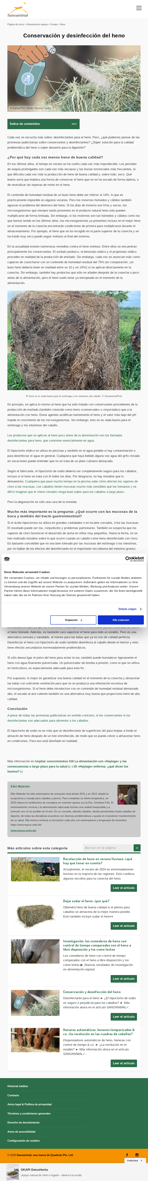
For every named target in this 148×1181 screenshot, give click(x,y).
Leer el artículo (124, 888)
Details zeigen (127, 608)
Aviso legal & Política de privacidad (29, 1104)
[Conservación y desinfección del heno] (35, 1003)
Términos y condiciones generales (29, 1113)
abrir (74, 123)
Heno (62, 24)
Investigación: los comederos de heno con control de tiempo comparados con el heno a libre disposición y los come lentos (97, 945)
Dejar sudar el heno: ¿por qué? (86, 901)
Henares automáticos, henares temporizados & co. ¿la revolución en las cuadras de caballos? (99, 1031)
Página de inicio (15, 24)
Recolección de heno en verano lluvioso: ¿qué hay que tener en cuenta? (97, 861)
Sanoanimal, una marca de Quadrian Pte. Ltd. (45, 1155)
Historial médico (17, 1086)
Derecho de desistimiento (23, 1122)
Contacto (13, 1095)
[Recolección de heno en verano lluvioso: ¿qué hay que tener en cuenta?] (35, 869)
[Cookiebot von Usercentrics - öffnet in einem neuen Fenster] (128, 559)
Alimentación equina (37, 24)
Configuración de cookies (23, 1140)
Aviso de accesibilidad (21, 1131)
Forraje (53, 24)
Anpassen (71, 619)
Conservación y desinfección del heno (92, 991)
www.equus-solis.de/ (23, 830)
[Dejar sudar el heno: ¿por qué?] (35, 914)
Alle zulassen (120, 619)
